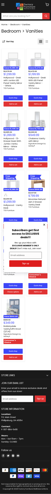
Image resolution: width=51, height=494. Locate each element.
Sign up (25, 263)
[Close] (44, 225)
